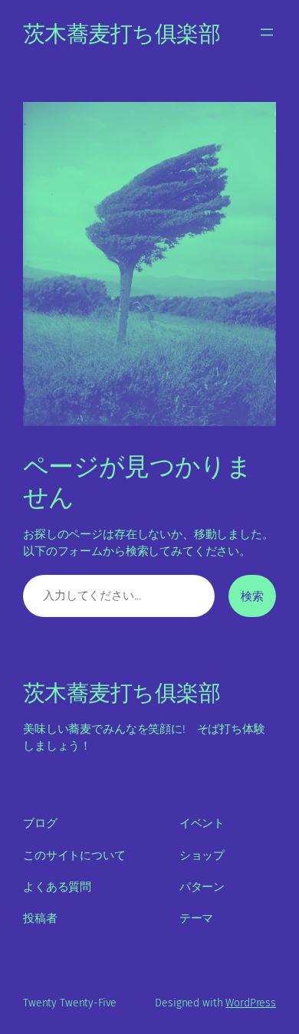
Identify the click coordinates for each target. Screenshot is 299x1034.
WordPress (250, 1002)
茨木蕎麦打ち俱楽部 (121, 31)
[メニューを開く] (267, 32)
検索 (252, 595)
